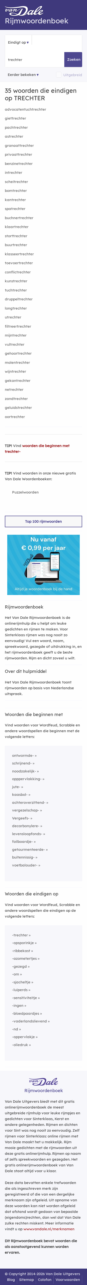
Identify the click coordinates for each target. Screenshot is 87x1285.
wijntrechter (15, 371)
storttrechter (16, 236)
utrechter (13, 317)
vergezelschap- (25, 810)
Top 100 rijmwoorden (43, 521)
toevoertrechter (19, 263)
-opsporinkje (23, 942)
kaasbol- (20, 794)
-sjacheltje (21, 982)
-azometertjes (24, 958)
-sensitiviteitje (24, 997)
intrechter (13, 172)
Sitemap (26, 1279)
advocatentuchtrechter (25, 109)
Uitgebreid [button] (72, 75)
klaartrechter (17, 226)
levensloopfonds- (27, 834)
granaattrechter (19, 145)
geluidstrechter (18, 407)
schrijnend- (22, 763)
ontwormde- (23, 755)
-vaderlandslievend (29, 1021)
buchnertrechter (19, 218)
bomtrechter (16, 190)
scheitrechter (16, 181)
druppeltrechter (19, 299)
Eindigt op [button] (17, 42)
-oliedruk (20, 1044)
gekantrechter (17, 380)
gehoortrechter (18, 353)
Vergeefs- (20, 818)
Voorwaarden (68, 1279)
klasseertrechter (19, 254)
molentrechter (17, 362)
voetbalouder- (24, 865)
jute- (16, 787)
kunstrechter (16, 281)
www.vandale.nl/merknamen (48, 1229)
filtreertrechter (18, 326)
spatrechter (15, 208)
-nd (15, 1029)
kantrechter (15, 199)
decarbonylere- (25, 826)
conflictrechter (18, 272)
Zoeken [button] (73, 59)
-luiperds (20, 989)
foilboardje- (22, 841)
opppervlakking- (27, 779)
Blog (11, 1279)
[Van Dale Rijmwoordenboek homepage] (26, 12)
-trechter (20, 935)
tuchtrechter (16, 290)
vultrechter (14, 344)
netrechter (14, 389)
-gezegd (19, 966)
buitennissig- (23, 857)
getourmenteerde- (28, 849)
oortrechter (15, 416)
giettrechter (15, 118)
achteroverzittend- (28, 802)
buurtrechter (16, 245)
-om (15, 974)
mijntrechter (16, 335)
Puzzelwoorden (25, 492)
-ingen (17, 1005)
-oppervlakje (23, 1037)
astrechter (14, 136)
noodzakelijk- (24, 771)
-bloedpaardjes (25, 1013)
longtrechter (16, 308)
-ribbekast (21, 950)
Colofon (44, 1279)
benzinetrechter (19, 163)
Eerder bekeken (22, 74)
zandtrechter (16, 398)
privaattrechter (18, 154)
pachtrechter (16, 127)
